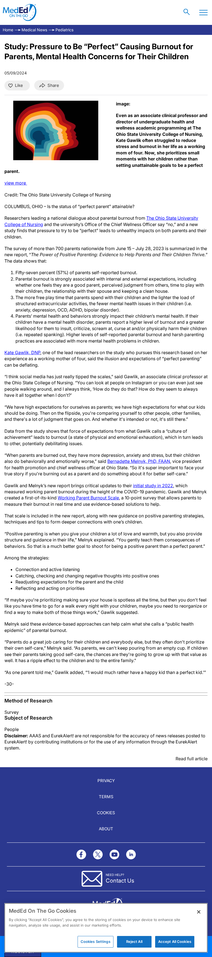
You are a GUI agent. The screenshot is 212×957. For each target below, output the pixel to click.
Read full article (192, 758)
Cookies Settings (95, 941)
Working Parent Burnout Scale (88, 497)
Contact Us (120, 880)
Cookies (106, 812)
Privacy (106, 780)
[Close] (199, 912)
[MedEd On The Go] (19, 12)
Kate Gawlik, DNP (22, 352)
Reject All (134, 941)
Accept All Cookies (174, 941)
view (15, 183)
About (106, 828)
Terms (106, 796)
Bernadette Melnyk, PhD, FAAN (138, 461)
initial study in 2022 (153, 485)
